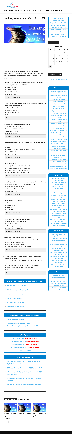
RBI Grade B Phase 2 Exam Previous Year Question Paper (59, 215)
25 (53, 64)
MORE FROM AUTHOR (24, 399)
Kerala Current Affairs (58, 128)
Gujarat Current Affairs (59, 111)
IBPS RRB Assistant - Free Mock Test (18, 290)
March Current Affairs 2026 (58, 34)
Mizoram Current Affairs (58, 141)
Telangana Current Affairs (58, 159)
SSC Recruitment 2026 (25, 348)
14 (62, 58)
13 (59, 58)
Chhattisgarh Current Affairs (58, 104)
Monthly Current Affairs (58, 36)
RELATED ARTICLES (10, 399)
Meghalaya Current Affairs (59, 139)
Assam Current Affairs (58, 99)
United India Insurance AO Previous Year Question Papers (59, 240)
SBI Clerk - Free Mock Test (15, 294)
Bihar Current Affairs (58, 102)
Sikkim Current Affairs (59, 153)
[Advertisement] (25, 57)
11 (53, 58)
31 (50, 67)
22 (64, 61)
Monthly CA (23, 10)
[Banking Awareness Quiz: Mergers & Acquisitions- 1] (39, 407)
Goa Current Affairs (59, 108)
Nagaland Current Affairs (58, 144)
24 (50, 64)
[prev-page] (5, 422)
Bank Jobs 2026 (25, 338)
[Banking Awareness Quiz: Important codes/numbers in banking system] (10, 407)
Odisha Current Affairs (59, 146)
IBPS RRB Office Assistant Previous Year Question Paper (58, 205)
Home (5, 10)
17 (50, 61)
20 (59, 61)
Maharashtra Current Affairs (58, 130)
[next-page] (7, 422)
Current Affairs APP (59, 18)
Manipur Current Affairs (58, 137)
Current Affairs (13, 10)
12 (56, 58)
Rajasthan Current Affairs (58, 150)
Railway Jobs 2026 (24, 344)
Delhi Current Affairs (58, 106)
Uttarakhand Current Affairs (58, 166)
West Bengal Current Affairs (58, 168)
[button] (66, 11)
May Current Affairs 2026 (58, 30)
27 (59, 64)
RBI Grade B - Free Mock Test (16, 306)
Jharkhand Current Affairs (59, 123)
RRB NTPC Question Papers (58, 281)
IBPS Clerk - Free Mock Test (15, 302)
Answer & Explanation (13, 97)
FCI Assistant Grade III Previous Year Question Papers (59, 277)
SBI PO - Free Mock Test (14, 298)
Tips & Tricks (49, 10)
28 (62, 64)
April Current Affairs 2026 (58, 32)
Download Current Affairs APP (16, 319)
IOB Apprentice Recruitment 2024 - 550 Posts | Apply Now (25, 368)
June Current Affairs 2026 (58, 27)
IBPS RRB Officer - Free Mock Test (17, 286)
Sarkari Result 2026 (25, 351)
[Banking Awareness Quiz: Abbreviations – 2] (25, 407)
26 (56, 64)
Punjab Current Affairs (59, 148)
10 (50, 58)
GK (30, 10)
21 (62, 61)
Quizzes (35, 10)
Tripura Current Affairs (59, 161)
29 (64, 64)
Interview (57, 10)
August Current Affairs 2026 (58, 23)
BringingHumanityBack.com (59, 79)
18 (53, 61)
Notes (41, 10)
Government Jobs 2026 (25, 341)
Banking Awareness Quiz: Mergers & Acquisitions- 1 (39, 415)
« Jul (49, 69)
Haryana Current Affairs (58, 113)
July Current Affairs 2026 (58, 25)
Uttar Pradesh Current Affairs (59, 164)
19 (56, 61)
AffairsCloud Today (58, 20)
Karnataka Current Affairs (58, 126)
